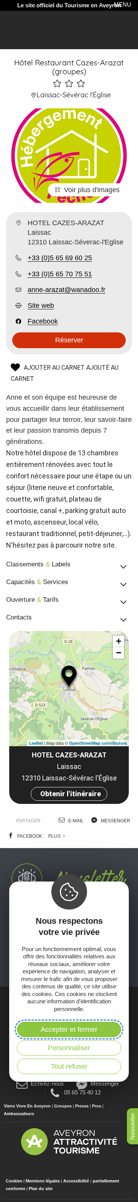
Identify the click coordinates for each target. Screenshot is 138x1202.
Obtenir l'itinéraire (70, 794)
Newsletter (132, 1126)
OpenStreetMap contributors (98, 743)
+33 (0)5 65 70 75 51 (60, 274)
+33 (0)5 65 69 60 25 (60, 258)
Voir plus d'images (92, 190)
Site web (41, 305)
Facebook (43, 321)
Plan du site (41, 1188)
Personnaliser (69, 1048)
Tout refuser (69, 1066)
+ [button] (118, 641)
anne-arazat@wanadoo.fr (66, 290)
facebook (29, 836)
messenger (115, 820)
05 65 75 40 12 (82, 1092)
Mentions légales (43, 1181)
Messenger (104, 1083)
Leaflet (36, 743)
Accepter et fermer (69, 1029)
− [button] (118, 652)
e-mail (75, 820)
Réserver (69, 340)
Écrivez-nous (47, 1083)
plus (55, 836)
